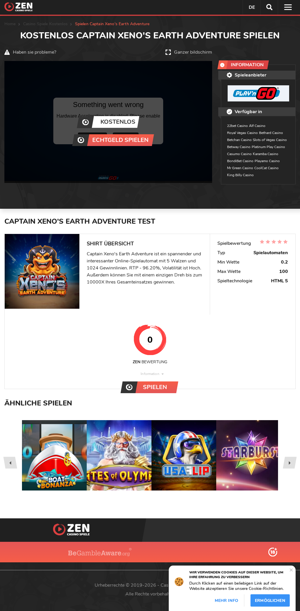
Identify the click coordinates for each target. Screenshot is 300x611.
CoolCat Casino (266, 168)
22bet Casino (237, 126)
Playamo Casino (267, 161)
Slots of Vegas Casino (270, 140)
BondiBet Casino (240, 161)
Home (10, 24)
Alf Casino (257, 126)
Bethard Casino (271, 133)
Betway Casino (238, 147)
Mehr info (226, 600)
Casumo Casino (239, 154)
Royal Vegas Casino (242, 133)
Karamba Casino (265, 154)
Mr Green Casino (240, 168)
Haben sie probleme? (34, 52)
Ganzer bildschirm (193, 52)
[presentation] (10, 463)
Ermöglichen (270, 600)
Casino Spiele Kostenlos (45, 24)
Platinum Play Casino (268, 147)
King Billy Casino (240, 175)
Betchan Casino (239, 140)
